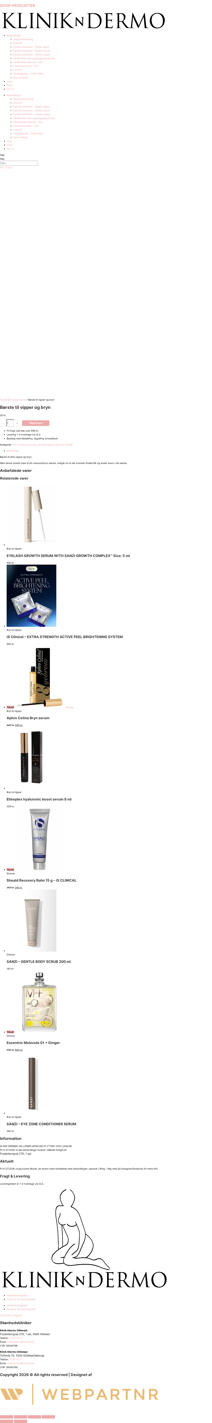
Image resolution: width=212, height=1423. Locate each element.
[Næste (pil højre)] (20, 1421)
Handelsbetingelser (17, 1295)
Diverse (32, 444)
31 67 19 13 (16, 1338)
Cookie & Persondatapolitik (21, 1299)
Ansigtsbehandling (23, 39)
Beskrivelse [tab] (13, 450)
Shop (9, 81)
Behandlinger (14, 35)
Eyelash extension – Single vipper (31, 46)
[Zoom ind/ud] (6, 1417)
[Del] (34, 1417)
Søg (2, 154)
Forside (4, 399)
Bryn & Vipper (20, 77)
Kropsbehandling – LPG (26, 66)
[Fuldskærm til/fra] (20, 1417)
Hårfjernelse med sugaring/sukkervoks (34, 58)
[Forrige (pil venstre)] (6, 1421)
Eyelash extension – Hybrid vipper (31, 50)
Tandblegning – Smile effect (28, 73)
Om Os (10, 89)
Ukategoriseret (18, 399)
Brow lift (17, 43)
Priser (10, 85)
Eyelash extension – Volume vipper (32, 54)
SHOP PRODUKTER (17, 5)
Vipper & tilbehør (64, 444)
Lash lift (17, 69)
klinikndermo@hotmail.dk (21, 1341)
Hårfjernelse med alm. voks (28, 62)
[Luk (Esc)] (48, 1417)
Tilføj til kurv (36, 423)
